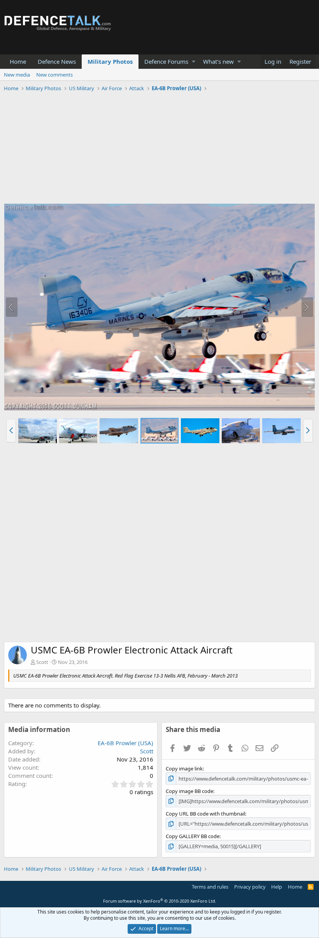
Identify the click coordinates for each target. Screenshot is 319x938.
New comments (54, 74)
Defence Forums (166, 61)
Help (276, 886)
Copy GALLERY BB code (192, 836)
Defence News (57, 61)
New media (17, 74)
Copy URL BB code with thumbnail (205, 813)
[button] (193, 61)
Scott (42, 662)
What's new (218, 61)
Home (18, 61)
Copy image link (184, 768)
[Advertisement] (159, 148)
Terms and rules (210, 886)
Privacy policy (250, 886)
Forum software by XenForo (159, 901)
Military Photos (110, 61)
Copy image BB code (189, 791)
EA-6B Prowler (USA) (125, 743)
